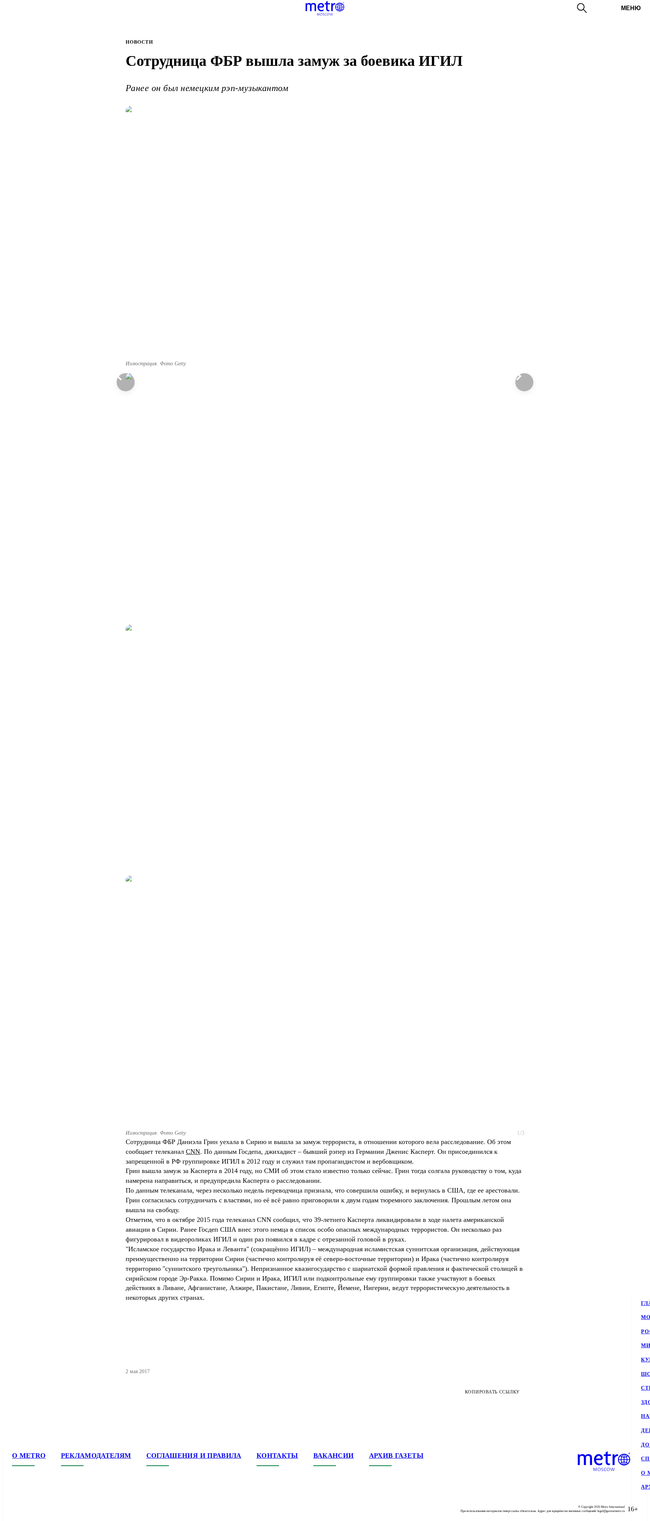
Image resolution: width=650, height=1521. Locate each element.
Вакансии (333, 1455)
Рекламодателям (96, 1455)
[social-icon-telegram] (33, 1509)
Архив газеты (396, 1455)
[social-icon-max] (63, 1509)
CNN (193, 1151)
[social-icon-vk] (18, 1509)
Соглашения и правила (193, 1455)
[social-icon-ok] (48, 1509)
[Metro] (324, 8)
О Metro (29, 1455)
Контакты (277, 1455)
